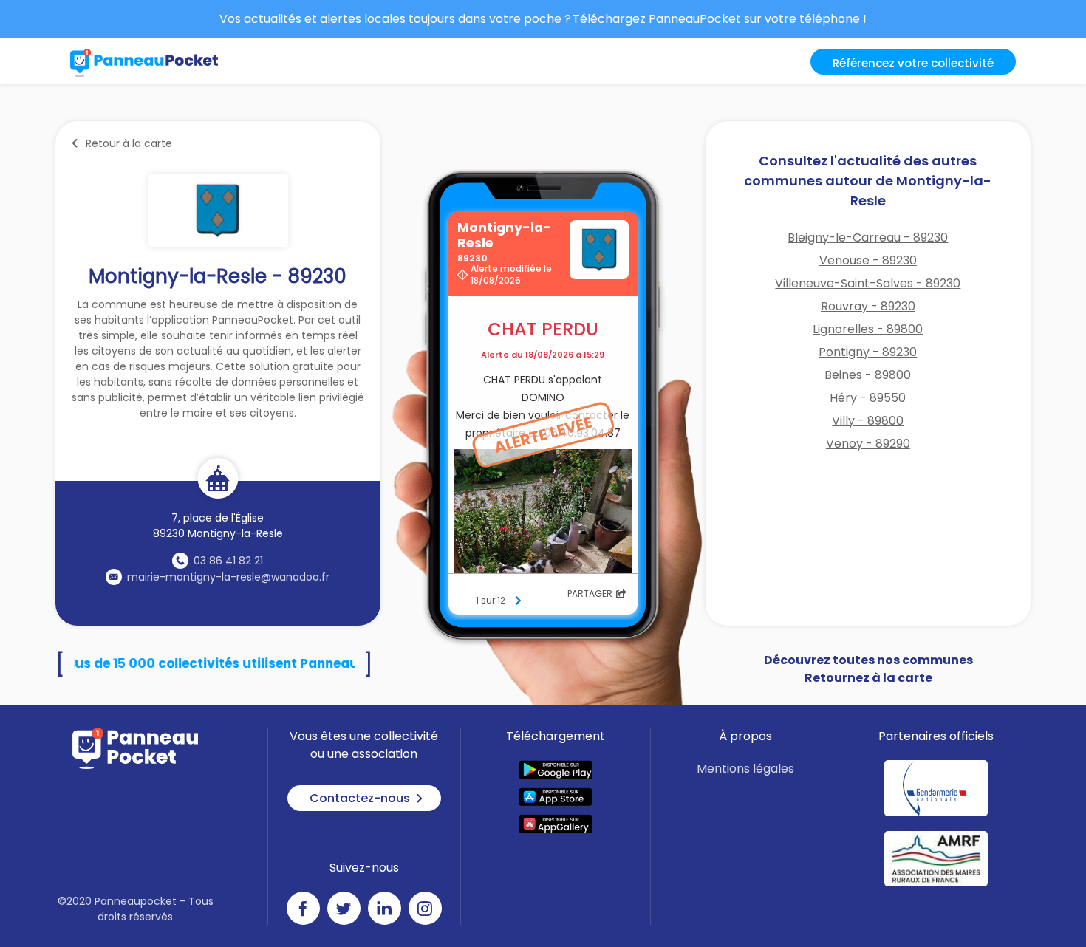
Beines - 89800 (867, 374)
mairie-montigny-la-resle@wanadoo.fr (228, 577)
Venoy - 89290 (868, 443)
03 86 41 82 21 (228, 560)
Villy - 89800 (868, 420)
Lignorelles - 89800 (868, 329)
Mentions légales (745, 768)
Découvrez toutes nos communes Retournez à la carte (868, 669)
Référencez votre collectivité (913, 63)
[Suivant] (518, 600)
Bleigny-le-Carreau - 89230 (868, 237)
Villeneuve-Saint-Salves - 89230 (867, 283)
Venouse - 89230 (868, 260)
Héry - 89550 (868, 397)
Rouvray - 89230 (868, 306)
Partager (589, 593)
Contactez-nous (360, 798)
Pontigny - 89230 (868, 351)
